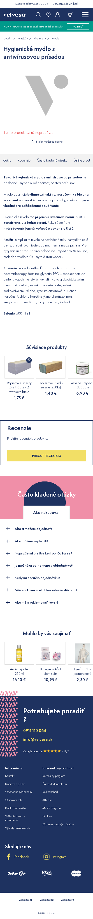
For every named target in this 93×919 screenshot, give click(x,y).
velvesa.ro (67, 900)
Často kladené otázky (52, 160)
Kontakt (9, 776)
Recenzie (24, 160)
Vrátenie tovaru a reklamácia (15, 818)
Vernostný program (53, 776)
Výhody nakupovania (17, 828)
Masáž (22, 38)
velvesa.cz (26, 900)
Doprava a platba (15, 784)
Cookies (47, 816)
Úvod (6, 38)
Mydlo (55, 38)
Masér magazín (51, 808)
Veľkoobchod (50, 792)
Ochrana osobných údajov (58, 824)
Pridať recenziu (46, 455)
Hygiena (39, 38)
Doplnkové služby (15, 808)
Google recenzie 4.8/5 (46, 751)
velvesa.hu (46, 900)
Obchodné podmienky (18, 792)
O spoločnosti (13, 800)
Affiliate (47, 800)
